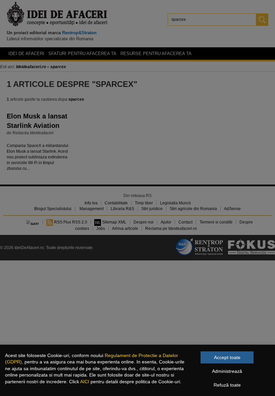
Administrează (227, 371)
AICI (84, 381)
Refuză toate (227, 385)
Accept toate (227, 357)
